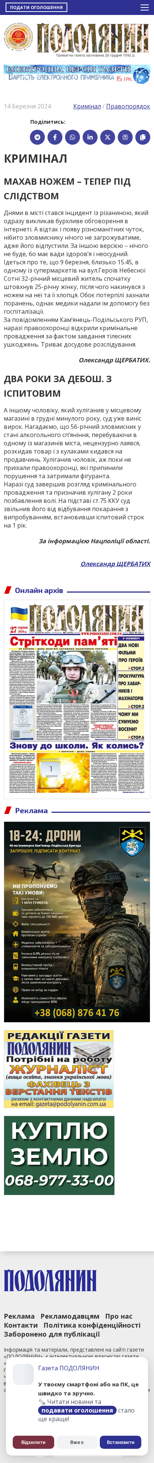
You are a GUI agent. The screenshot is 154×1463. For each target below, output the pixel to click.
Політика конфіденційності (92, 1325)
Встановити (121, 1442)
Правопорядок (128, 106)
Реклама (19, 1316)
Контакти (21, 1325)
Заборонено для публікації (52, 1334)
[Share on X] (107, 137)
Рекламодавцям (69, 1316)
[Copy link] (142, 137)
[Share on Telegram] (37, 137)
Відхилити (33, 1442)
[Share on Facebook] (54, 137)
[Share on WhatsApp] (72, 137)
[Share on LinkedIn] (90, 137)
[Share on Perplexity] (125, 137)
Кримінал (87, 106)
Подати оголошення (36, 7)
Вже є (77, 1442)
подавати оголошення (77, 1410)
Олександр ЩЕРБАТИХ (115, 564)
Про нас (118, 1316)
